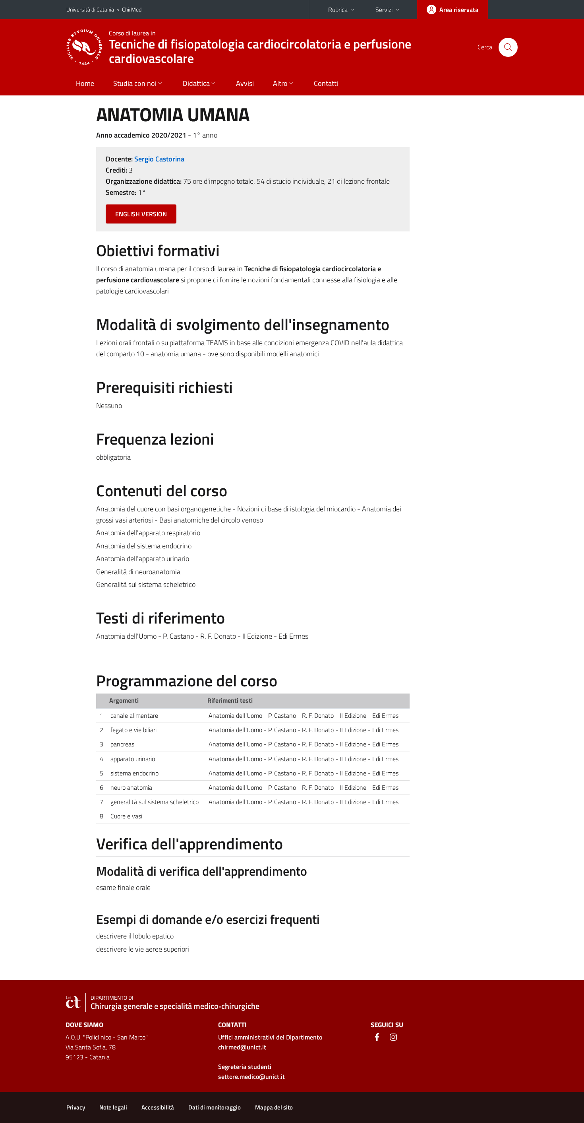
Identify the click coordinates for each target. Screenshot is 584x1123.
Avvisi (245, 83)
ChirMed (131, 9)
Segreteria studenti (244, 1066)
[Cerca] (508, 47)
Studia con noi (135, 83)
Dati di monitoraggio (214, 1107)
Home (85, 83)
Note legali (113, 1107)
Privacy (75, 1107)
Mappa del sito (274, 1107)
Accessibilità (157, 1107)
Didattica (196, 83)
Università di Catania (90, 9)
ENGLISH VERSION (141, 214)
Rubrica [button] (338, 9)
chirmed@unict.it (242, 1047)
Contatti (326, 83)
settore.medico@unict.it (251, 1076)
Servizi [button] (384, 9)
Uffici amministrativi (270, 1037)
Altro (280, 83)
